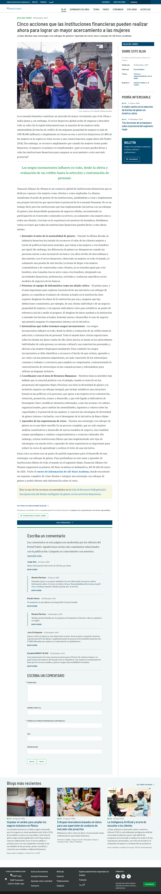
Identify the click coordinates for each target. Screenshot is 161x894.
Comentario (31, 682)
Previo (41, 761)
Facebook (118, 876)
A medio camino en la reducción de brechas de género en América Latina (137, 110)
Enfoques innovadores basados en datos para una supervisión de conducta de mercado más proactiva (79, 825)
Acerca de (145, 9)
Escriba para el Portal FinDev (34, 516)
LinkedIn (123, 876)
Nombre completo (34, 708)
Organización (32, 747)
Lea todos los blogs (144, 784)
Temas (96, 9)
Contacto (35, 885)
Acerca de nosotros (39, 871)
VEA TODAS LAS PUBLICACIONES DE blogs (32, 506)
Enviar (31, 761)
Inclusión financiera (39, 876)
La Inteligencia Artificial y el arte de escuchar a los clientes (126, 823)
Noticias (60, 871)
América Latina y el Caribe (141, 83)
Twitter (129, 876)
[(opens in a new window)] (15, 875)
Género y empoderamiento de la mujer (143, 76)
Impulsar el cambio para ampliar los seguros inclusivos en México (26, 823)
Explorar (132, 9)
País (28, 734)
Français (43, 2)
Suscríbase (106, 2)
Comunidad (118, 9)
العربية (51, 2)
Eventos (60, 876)
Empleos (60, 885)
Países (106, 9)
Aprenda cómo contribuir (41, 881)
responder (32, 569)
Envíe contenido (119, 2)
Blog (63, 9)
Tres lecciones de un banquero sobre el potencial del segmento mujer (137, 126)
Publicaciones (63, 881)
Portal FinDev (139, 69)
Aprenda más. (34, 556)
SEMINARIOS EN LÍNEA (79, 9)
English (34, 2)
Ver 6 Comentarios (63, 523)
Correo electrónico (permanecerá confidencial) (46, 721)
